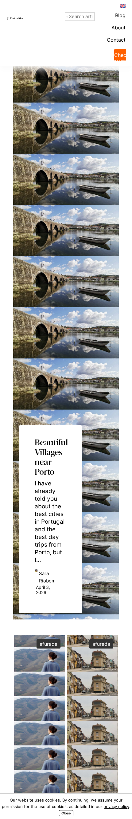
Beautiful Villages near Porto (50, 448)
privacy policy (116, 806)
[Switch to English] (122, 5)
